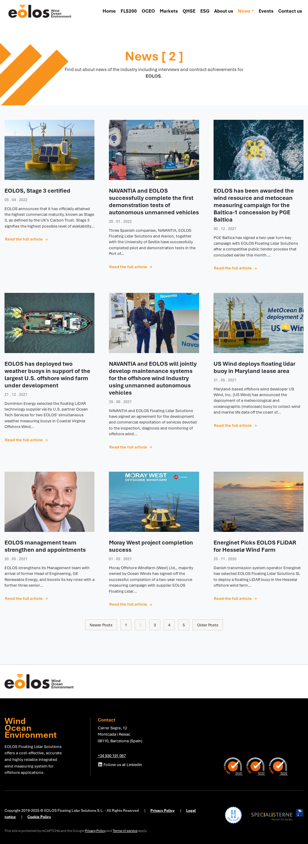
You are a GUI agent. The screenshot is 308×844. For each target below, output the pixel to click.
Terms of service (125, 831)
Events (266, 11)
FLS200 (129, 11)
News (244, 11)
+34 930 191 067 (112, 755)
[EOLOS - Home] (40, 11)
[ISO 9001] (257, 766)
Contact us (290, 11)
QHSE (189, 11)
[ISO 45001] (278, 766)
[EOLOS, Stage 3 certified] (49, 150)
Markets (169, 11)
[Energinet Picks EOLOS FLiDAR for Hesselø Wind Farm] (258, 502)
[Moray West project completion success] (154, 502)
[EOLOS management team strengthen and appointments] (49, 502)
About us (223, 11)
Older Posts (207, 625)
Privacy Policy (95, 831)
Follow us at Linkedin (122, 764)
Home (109, 11)
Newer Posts (101, 625)
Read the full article (24, 239)
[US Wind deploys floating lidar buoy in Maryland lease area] (258, 323)
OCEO (148, 11)
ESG (204, 11)
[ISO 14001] (235, 766)
